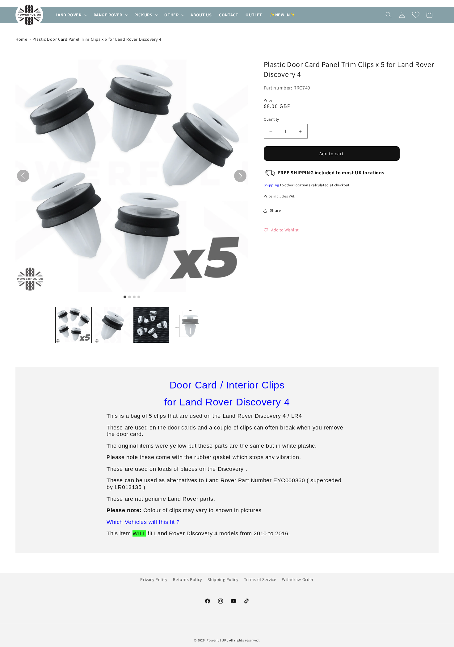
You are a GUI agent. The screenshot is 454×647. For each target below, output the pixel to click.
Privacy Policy (153, 579)
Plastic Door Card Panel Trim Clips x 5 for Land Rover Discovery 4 (96, 39)
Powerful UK (217, 640)
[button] (71, 14)
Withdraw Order (297, 579)
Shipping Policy (223, 579)
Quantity (271, 119)
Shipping (272, 185)
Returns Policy (187, 579)
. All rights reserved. (243, 640)
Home (21, 39)
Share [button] (275, 210)
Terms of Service (260, 579)
